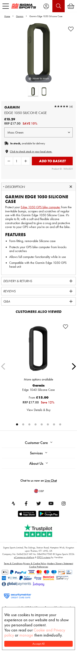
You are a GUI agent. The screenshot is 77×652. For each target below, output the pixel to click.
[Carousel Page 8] (60, 424)
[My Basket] (71, 6)
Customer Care (36, 442)
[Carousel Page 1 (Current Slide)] (17, 424)
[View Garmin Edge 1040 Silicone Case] (38, 349)
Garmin (19, 16)
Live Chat (51, 480)
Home (7, 16)
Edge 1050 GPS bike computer (40, 207)
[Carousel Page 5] (42, 424)
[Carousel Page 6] (48, 424)
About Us (36, 463)
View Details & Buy (39, 410)
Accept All (38, 643)
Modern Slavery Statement (60, 563)
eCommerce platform (24, 557)
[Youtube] (51, 503)
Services (36, 453)
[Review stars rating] (61, 106)
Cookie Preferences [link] (38, 566)
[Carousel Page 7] (54, 424)
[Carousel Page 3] (29, 424)
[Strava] (13, 503)
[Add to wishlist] (71, 29)
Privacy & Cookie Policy (34, 563)
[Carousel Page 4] (35, 424)
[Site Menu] (5, 6)
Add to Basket (52, 161)
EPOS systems (44, 557)
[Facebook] (26, 503)
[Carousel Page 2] (23, 424)
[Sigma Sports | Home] (23, 6)
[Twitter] (39, 503)
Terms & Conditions (13, 563)
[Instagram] (64, 503)
